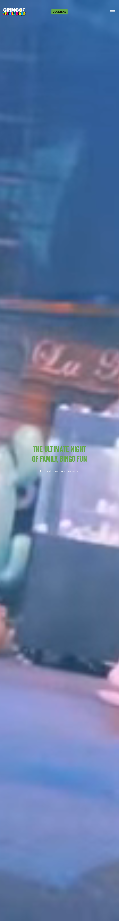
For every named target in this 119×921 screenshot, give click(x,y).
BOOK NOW (59, 11)
